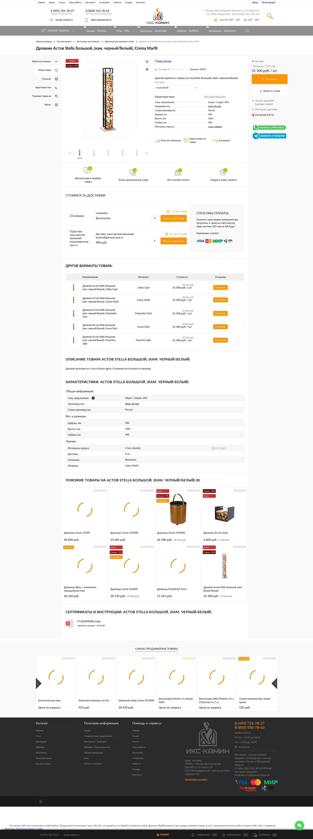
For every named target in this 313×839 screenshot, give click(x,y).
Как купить (90, 2)
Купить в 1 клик (271, 90)
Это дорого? (225, 140)
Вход (255, 2)
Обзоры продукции (93, 752)
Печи (38, 736)
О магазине (104, 2)
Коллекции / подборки (95, 741)
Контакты (140, 2)
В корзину (220, 287)
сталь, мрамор (215, 126)
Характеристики (43, 87)
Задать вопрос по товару (198, 140)
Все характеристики (214, 96)
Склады (128, 2)
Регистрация (268, 2)
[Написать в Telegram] (270, 138)
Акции (87, 730)
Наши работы (75, 2)
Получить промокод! (171, 140)
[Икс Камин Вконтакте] (41, 802)
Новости (117, 2)
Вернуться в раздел (41, 61)
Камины (40, 730)
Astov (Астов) (214, 106)
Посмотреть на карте (196, 779)
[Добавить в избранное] (147, 62)
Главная (41, 2)
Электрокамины (44, 758)
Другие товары (219, 448)
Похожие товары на (41, 96)
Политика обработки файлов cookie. (24, 829)
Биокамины (41, 752)
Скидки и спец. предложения (98, 736)
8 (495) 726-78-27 (62, 11)
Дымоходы (41, 741)
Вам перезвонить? (101, 19)
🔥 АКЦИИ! (162, 834)
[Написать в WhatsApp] (270, 130)
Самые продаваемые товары (156, 648)
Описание (46, 78)
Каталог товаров (59, 30)
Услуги (62, 2)
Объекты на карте (93, 763)
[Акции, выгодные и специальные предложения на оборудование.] (93, 398)
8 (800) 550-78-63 (97, 11)
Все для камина (43, 763)
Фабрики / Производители (97, 747)
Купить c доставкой (173, 218)
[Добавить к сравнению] (147, 69)
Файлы (48, 104)
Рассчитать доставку (266, 109)
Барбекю (40, 747)
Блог (86, 758)
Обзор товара (44, 70)
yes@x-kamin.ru (64, 19)
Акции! (52, 2)
